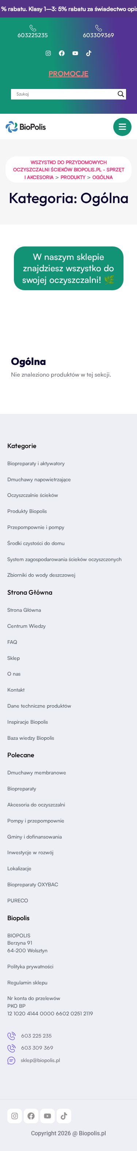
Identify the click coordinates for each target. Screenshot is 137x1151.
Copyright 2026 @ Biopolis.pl (68, 1133)
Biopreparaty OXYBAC (32, 884)
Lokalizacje (19, 868)
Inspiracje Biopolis (27, 722)
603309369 (98, 35)
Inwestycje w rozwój (30, 852)
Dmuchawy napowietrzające (39, 479)
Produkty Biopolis (27, 511)
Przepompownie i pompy (35, 527)
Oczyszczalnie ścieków (32, 495)
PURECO (17, 900)
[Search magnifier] (121, 94)
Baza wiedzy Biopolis (30, 738)
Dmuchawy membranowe (36, 772)
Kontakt (15, 690)
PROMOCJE (68, 73)
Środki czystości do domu (36, 543)
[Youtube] (75, 53)
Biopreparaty (21, 788)
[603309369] (98, 28)
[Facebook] (62, 53)
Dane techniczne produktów (39, 706)
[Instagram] (48, 53)
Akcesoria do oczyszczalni (36, 804)
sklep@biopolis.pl (40, 1060)
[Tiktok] (89, 53)
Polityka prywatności (30, 966)
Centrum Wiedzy (26, 626)
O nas (13, 673)
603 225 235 (36, 1036)
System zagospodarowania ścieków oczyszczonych (64, 559)
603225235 (33, 35)
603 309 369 (37, 1048)
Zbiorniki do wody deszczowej (41, 575)
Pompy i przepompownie (35, 820)
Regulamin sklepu (27, 982)
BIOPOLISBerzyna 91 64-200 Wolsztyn (27, 943)
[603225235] (33, 28)
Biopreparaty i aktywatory (36, 463)
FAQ (12, 642)
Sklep (13, 658)
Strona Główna (24, 610)
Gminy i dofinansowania (34, 836)
